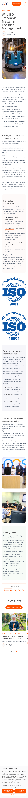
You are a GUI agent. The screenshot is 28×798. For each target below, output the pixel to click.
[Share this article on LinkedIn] (23, 590)
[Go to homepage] (5, 3)
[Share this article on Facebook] (19, 590)
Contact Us (16, 4)
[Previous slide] (11, 651)
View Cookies (14, 794)
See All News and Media (14, 607)
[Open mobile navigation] (24, 3)
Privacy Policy (18, 784)
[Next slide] (16, 651)
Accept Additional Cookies (8, 791)
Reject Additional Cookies (20, 791)
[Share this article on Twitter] (15, 590)
